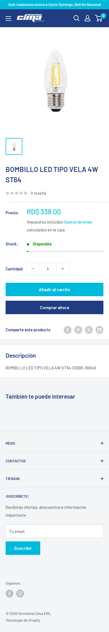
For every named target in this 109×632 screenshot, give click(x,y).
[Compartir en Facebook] (68, 329)
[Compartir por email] (99, 329)
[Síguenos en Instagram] (20, 593)
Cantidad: (14, 268)
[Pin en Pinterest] (78, 329)
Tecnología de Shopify (23, 620)
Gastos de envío (78, 221)
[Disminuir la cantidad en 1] (33, 269)
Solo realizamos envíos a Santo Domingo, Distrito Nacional (54, 4)
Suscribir (23, 548)
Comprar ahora (54, 307)
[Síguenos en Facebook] (9, 593)
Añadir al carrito (54, 289)
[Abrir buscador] (77, 18)
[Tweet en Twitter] (89, 329)
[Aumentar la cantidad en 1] (62, 269)
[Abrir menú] (8, 18)
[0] (98, 18)
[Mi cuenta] (87, 18)
